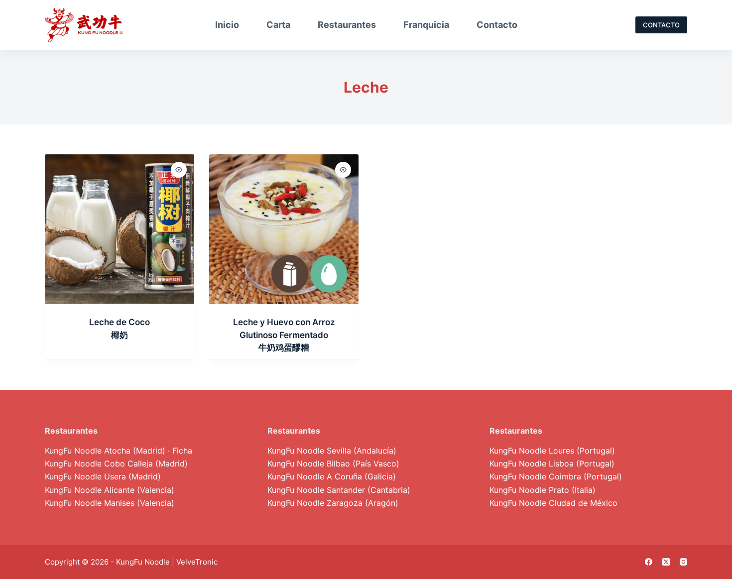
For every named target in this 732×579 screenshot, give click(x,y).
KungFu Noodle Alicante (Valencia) (109, 490)
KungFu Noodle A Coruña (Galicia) (331, 476)
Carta (278, 24)
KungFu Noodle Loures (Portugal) (552, 451)
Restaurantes (347, 24)
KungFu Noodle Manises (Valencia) (109, 503)
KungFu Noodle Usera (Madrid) (103, 476)
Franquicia (426, 24)
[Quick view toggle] (179, 170)
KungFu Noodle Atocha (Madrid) (105, 451)
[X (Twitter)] (666, 562)
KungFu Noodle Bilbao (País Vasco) (333, 463)
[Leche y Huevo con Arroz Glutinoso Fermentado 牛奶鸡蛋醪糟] (284, 229)
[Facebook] (648, 562)
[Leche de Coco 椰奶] (119, 229)
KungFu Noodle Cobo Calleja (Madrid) (116, 463)
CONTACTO (661, 25)
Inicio (227, 24)
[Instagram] (683, 562)
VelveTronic (197, 562)
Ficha (182, 451)
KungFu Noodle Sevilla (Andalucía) (331, 451)
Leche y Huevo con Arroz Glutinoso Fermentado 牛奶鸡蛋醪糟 (284, 334)
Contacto (497, 24)
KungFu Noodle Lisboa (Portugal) (551, 463)
